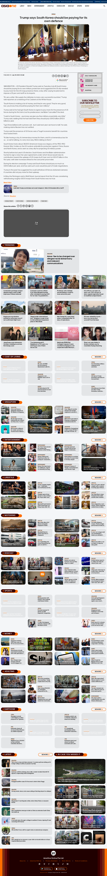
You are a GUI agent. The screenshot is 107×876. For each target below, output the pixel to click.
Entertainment (39, 6)
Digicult (71, 6)
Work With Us (66, 861)
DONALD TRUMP (9, 201)
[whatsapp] (61, 76)
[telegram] (59, 76)
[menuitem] (22, 6)
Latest (22, 6)
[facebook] (53, 76)
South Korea (19, 201)
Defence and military (32, 201)
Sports (79, 6)
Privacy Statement (52, 861)
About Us (22, 861)
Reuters (13, 196)
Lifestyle (50, 6)
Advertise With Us (35, 861)
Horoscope (61, 6)
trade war (44, 201)
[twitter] (56, 76)
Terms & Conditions (81, 861)
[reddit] (64, 76)
